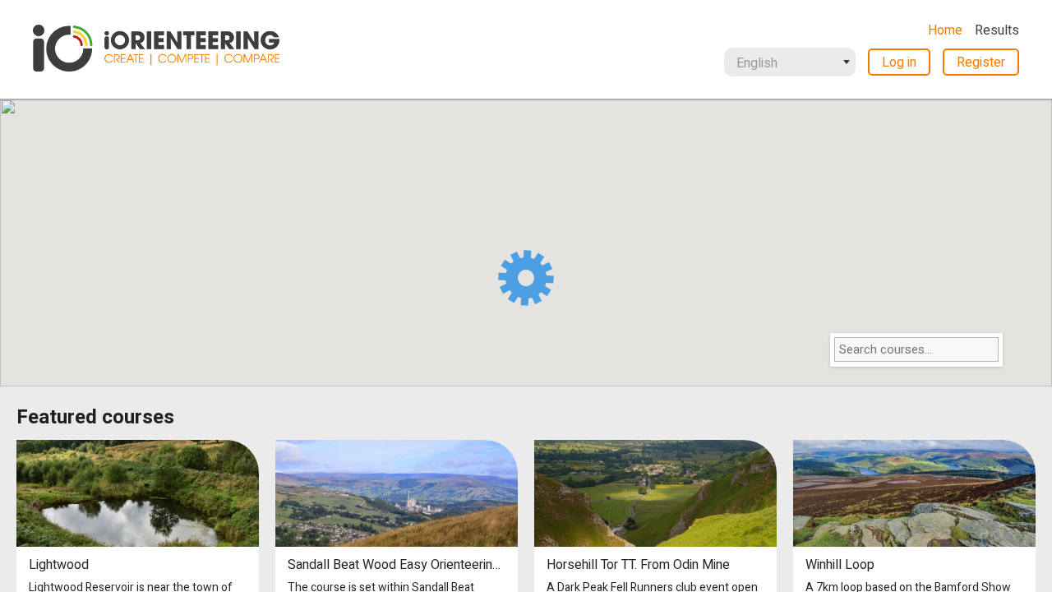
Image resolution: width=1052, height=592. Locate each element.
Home (945, 30)
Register (981, 62)
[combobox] (790, 62)
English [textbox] (756, 63)
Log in (899, 62)
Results (997, 30)
